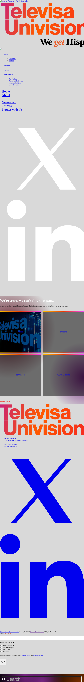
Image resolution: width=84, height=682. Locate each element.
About (6, 95)
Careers (7, 106)
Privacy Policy (26, 655)
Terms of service (38, 655)
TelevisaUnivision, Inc (37, 632)
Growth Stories (14, 85)
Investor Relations (10, 444)
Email (5, 634)
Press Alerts (6, 650)
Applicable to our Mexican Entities (16, 440)
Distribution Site (10, 438)
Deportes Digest (8, 647)
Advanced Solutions (16, 81)
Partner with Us (12, 109)
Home (6, 91)
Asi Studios (13, 79)
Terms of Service (14, 632)
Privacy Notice (4, 632)
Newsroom (9, 102)
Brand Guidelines (10, 446)
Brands (11, 61)
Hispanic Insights (15, 83)
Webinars (6, 652)
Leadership (12, 59)
